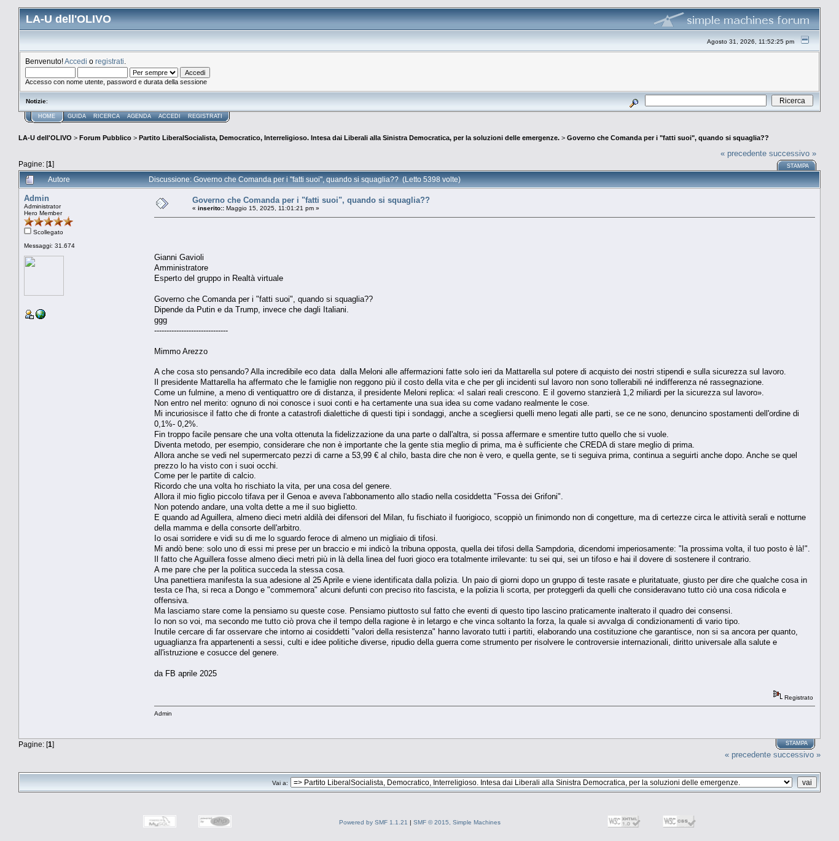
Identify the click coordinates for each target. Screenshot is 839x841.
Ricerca (106, 116)
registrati (109, 61)
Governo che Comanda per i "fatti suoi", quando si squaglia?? (668, 137)
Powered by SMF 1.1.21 (373, 822)
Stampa (798, 166)
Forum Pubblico (105, 137)
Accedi (75, 61)
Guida (77, 116)
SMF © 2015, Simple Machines (457, 822)
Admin (36, 198)
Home (46, 116)
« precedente (743, 153)
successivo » (792, 153)
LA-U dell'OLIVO (45, 137)
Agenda (139, 116)
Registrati (205, 116)
